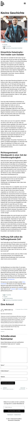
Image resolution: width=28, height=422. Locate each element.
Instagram (20, 289)
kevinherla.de (11, 279)
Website (3, 376)
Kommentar (4, 346)
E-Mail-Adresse (5, 371)
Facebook (12, 289)
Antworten (2, 331)
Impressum (10, 414)
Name (3, 365)
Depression (8, 48)
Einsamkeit (14, 48)
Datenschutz (17, 414)
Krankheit (19, 48)
